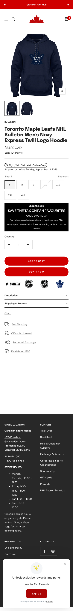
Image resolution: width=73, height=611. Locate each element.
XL (45, 184)
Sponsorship (47, 471)
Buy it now (36, 272)
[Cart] (67, 19)
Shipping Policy (13, 547)
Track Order (46, 430)
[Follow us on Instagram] (53, 551)
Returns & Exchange (24, 342)
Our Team (10, 553)
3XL (10, 195)
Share (7, 313)
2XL (58, 184)
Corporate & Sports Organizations (51, 462)
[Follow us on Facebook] (44, 551)
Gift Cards (46, 477)
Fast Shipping (19, 324)
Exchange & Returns (51, 454)
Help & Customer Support (50, 445)
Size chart (63, 176)
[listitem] (13, 281)
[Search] (13, 19)
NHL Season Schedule (52, 490)
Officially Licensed (21, 333)
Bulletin (10, 122)
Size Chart (46, 436)
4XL (23, 195)
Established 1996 (20, 351)
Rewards (45, 484)
